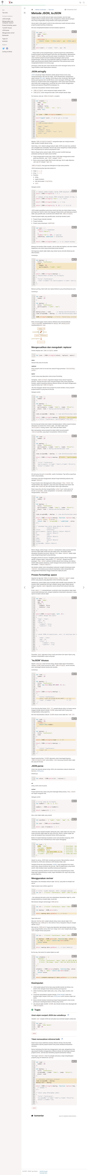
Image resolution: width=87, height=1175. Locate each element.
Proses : (44, 575)
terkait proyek (43, 1171)
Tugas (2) (5, 38)
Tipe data (5, 12)
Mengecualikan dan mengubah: (51, 347)
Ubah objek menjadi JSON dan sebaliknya (48, 1015)
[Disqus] (54, 1139)
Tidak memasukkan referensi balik (45, 1039)
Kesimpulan (37, 983)
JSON (33, 74)
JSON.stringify (38, 71)
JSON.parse (37, 766)
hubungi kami (43, 1173)
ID (2, 3)
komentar (39, 1115)
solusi (34, 1033)
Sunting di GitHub (7, 51)
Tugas (37, 1010)
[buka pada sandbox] (75, 31)
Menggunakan (42, 878)
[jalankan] (73, 31)
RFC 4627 (42, 78)
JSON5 (55, 864)
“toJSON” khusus (40, 660)
